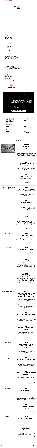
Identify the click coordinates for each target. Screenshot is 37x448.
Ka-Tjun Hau (30, 219)
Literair (26, 162)
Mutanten (18, 7)
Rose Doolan (27, 408)
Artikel (18, 8)
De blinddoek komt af (26, 418)
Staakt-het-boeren (26, 249)
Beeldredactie (24, 178)
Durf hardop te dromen (26, 406)
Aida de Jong (30, 178)
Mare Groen (24, 392)
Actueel (26, 187)
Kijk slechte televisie (26, 164)
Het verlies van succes (26, 390)
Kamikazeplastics (26, 176)
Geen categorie (26, 144)
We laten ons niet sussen (26, 218)
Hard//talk (26, 291)
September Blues (26, 261)
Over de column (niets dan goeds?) (26, 373)
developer (27, 148)
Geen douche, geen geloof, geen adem (26, 344)
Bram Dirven (30, 262)
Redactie (27, 165)
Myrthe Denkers (30, 431)
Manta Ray (26, 275)
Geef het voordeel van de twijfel (26, 328)
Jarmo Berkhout (24, 219)
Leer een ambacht (26, 235)
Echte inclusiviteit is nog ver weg (26, 315)
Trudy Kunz (24, 262)
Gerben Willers (22, 317)
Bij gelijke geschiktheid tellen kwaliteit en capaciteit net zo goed (26, 294)
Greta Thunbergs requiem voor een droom (26, 360)
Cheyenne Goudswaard (30, 317)
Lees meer (32, 156)
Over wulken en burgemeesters (26, 203)
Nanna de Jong (29, 276)
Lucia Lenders (31, 205)
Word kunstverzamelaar (18, 110)
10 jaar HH (26, 146)
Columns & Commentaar (26, 428)
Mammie (26, 430)
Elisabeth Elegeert (23, 205)
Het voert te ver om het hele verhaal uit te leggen (26, 190)
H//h (1, 445)
